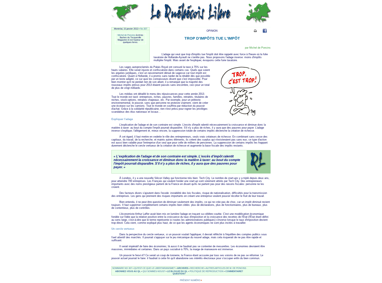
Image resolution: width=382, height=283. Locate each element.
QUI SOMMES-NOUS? (154, 271)
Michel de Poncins (126, 35)
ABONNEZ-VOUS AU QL (128, 271)
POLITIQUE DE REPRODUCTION (206, 271)
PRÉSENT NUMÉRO (190, 280)
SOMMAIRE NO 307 (122, 268)
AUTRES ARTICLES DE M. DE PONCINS (226, 268)
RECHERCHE (197, 268)
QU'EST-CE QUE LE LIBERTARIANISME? (154, 268)
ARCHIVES (182, 268)
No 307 (143, 28)
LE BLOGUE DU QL (177, 271)
